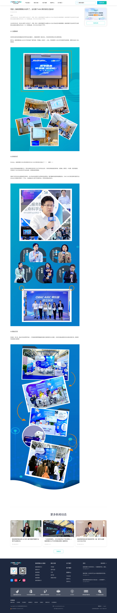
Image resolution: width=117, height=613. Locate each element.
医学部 (52, 575)
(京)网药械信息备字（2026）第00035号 (99, 608)
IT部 (52, 572)
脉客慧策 (37, 577)
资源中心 (68, 572)
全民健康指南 (54, 602)
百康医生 (41, 602)
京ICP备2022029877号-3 (58, 608)
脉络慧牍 (37, 572)
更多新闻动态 (58, 514)
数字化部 (53, 569)
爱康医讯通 (47, 602)
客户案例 (68, 568)
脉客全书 (37, 569)
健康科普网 (12, 602)
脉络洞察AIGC (38, 567)
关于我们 (68, 563)
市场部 (52, 567)
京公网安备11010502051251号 (17, 608)
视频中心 (68, 579)
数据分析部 (53, 577)
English (104, 606)
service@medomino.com (59, 606)
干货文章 (68, 576)
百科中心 (68, 581)
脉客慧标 (37, 575)
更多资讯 (103, 563)
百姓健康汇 (24, 602)
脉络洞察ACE (38, 580)
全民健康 (18, 602)
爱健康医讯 (30, 602)
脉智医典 (36, 602)
